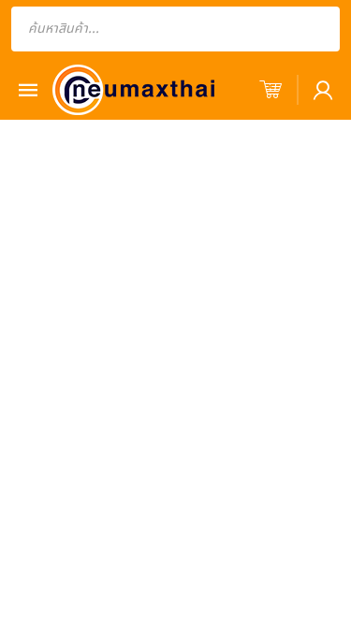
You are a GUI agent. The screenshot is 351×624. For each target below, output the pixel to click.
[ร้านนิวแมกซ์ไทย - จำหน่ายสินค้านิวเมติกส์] (133, 89)
